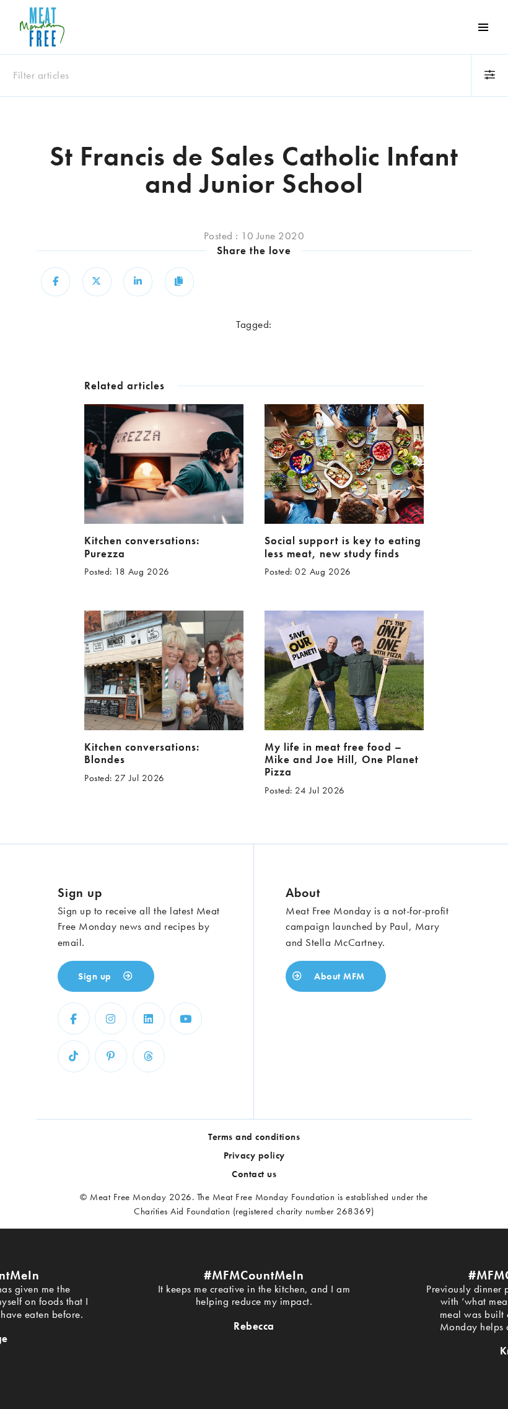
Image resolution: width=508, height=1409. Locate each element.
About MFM (338, 976)
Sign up (96, 976)
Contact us (254, 1174)
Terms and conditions (254, 1137)
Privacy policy (254, 1155)
